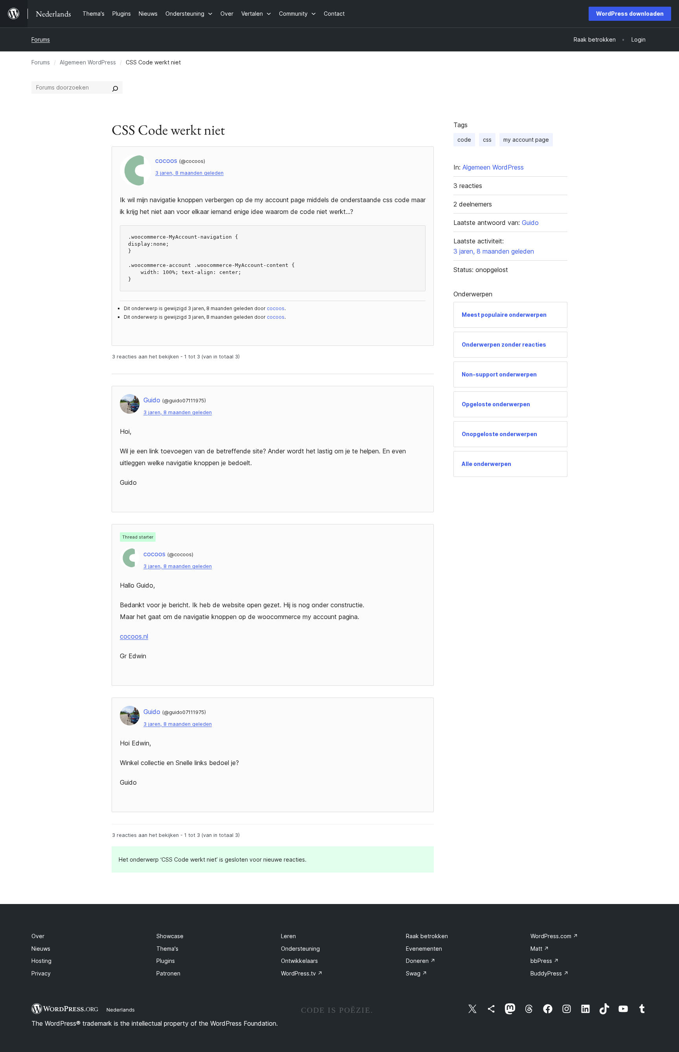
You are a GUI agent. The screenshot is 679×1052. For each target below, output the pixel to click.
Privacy (41, 973)
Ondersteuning (300, 948)
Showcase (170, 936)
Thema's (167, 948)
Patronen (168, 973)
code (464, 139)
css (487, 139)
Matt (539, 948)
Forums (40, 39)
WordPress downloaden (630, 13)
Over (37, 936)
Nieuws (40, 948)
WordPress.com (554, 936)
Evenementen (424, 948)
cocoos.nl (134, 636)
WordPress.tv (302, 973)
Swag (416, 973)
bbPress (544, 960)
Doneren (420, 960)
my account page (526, 139)
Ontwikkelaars (299, 960)
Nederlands (120, 1009)
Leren (288, 936)
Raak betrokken (427, 936)
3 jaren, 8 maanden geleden (189, 173)
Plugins (165, 960)
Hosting (41, 960)
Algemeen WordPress (88, 62)
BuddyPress (549, 973)
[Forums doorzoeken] (115, 87)
